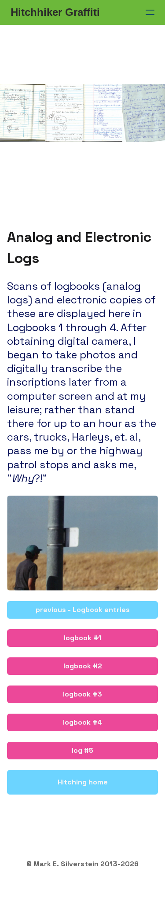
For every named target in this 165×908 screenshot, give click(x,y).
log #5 (82, 750)
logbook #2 (82, 666)
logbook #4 (82, 722)
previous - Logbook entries (83, 609)
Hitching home (83, 782)
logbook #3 (82, 694)
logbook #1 (82, 637)
